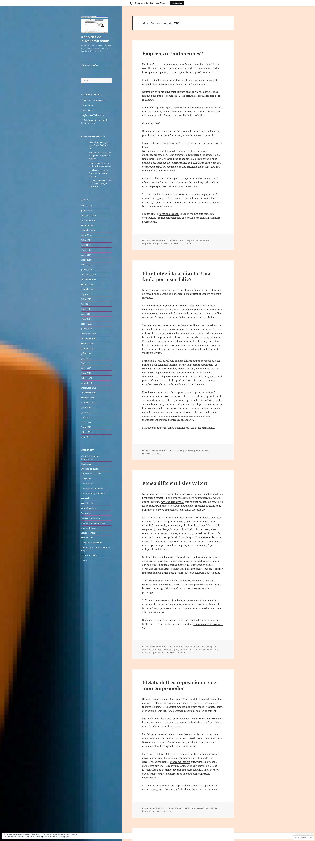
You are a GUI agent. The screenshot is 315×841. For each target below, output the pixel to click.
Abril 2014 (86, 255)
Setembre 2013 (88, 289)
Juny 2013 (86, 304)
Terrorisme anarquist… (100, 142)
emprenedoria (149, 243)
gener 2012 (86, 383)
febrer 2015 (86, 205)
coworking (156, 649)
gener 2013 (86, 328)
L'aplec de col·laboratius (92, 115)
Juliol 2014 (86, 240)
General (85, 498)
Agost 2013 (86, 294)
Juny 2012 (86, 358)
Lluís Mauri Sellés (89, 65)
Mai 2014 (85, 250)
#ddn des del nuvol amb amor (95, 39)
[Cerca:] (96, 80)
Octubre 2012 (87, 343)
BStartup (174, 699)
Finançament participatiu (93, 493)
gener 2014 (86, 269)
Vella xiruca (87, 110)
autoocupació (188, 240)
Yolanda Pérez (213, 722)
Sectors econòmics (90, 555)
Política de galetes (62, 837)
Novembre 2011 (88, 392)
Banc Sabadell (211, 808)
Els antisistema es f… (98, 180)
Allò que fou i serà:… (98, 152)
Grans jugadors (88, 508)
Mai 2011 (85, 417)
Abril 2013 (86, 314)
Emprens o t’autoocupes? (172, 53)
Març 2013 (86, 319)
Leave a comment (184, 243)
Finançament (87, 483)
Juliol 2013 (86, 299)
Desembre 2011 (88, 387)
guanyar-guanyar (177, 649)
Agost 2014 (86, 235)
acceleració (199, 808)
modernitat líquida (204, 649)
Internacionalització (90, 518)
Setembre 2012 (88, 348)
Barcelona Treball (169, 213)
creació (165, 649)
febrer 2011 (86, 432)
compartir (211, 646)
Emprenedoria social (91, 473)
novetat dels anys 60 (172, 501)
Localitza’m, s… (96, 170)
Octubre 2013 (87, 284)
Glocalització (87, 503)
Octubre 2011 (87, 397)
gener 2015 (86, 210)
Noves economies (89, 532)
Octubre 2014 (87, 225)
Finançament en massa (92, 488)
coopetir (146, 649)
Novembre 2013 (88, 279)
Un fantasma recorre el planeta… (99, 173)
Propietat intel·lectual (91, 542)
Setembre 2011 (88, 402)
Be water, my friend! (101, 166)
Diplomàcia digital (90, 468)
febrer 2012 (86, 378)
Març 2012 (86, 373)
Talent (84, 560)
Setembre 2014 (88, 230)
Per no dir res (87, 105)
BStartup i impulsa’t (207, 789)
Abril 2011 (86, 422)
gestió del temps (164, 243)
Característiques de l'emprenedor (187, 450)
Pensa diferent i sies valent (174, 483)
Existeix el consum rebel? (93, 100)
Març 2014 (86, 259)
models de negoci (89, 528)
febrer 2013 (86, 323)
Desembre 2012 (88, 333)
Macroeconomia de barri (93, 523)
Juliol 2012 (86, 353)
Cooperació (86, 464)
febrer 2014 (86, 264)
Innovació (86, 513)
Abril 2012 (86, 368)
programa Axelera (180, 761)
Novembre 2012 (88, 338)
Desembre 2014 (88, 215)
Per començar (177, 3)
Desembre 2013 (88, 274)
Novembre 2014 (88, 220)
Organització (87, 537)
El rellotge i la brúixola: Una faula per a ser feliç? (176, 276)
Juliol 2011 (86, 407)
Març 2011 (86, 427)
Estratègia (86, 478)
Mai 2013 (85, 309)
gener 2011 (86, 437)
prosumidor (158, 652)
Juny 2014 (86, 245)
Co (205, 646)
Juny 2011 (86, 412)
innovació (190, 649)
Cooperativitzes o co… (99, 163)
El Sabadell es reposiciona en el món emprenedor (180, 685)
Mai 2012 (85, 363)
